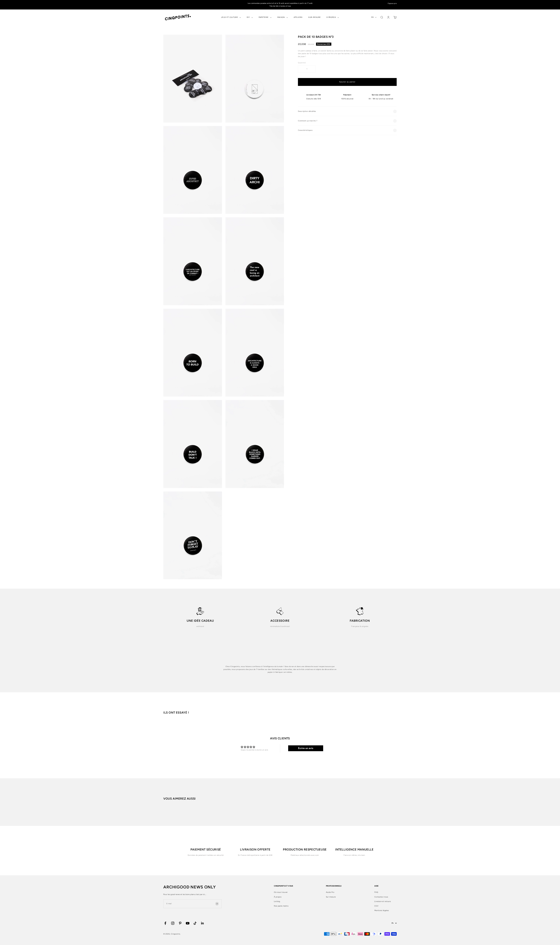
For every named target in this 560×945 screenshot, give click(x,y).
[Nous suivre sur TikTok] (195, 923)
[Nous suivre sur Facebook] (165, 923)
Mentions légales (381, 910)
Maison (281, 17)
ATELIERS (298, 17)
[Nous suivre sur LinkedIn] (202, 923)
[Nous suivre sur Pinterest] (180, 923)
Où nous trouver (281, 892)
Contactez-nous (381, 897)
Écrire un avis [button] (305, 748)
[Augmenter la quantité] (312, 68)
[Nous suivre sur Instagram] (173, 923)
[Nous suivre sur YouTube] (188, 923)
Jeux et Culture (229, 17)
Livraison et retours (382, 901)
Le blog (277, 901)
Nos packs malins (281, 906)
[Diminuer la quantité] (301, 68)
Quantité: (302, 63)
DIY (248, 17)
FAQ (376, 892)
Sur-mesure (314, 17)
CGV (376, 906)
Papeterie (264, 17)
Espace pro (392, 3)
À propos (331, 17)
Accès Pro (330, 892)
